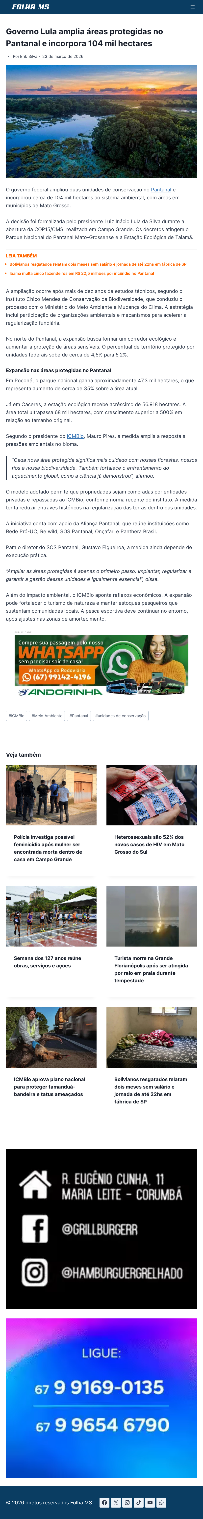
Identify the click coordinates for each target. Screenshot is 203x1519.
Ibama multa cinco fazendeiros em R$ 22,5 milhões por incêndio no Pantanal (82, 273)
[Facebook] (104, 1503)
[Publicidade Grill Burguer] (101, 1307)
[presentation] (51, 795)
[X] (116, 1503)
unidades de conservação (120, 715)
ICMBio (75, 436)
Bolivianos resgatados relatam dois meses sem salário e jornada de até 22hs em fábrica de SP (98, 264)
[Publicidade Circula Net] (101, 1476)
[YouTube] (150, 1503)
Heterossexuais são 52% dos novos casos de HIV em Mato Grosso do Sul (149, 844)
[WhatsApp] (161, 1503)
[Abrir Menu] (192, 7)
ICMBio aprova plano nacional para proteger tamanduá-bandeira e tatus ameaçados (49, 1086)
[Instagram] (127, 1503)
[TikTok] (139, 1503)
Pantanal (161, 190)
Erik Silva (28, 56)
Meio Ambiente (47, 715)
